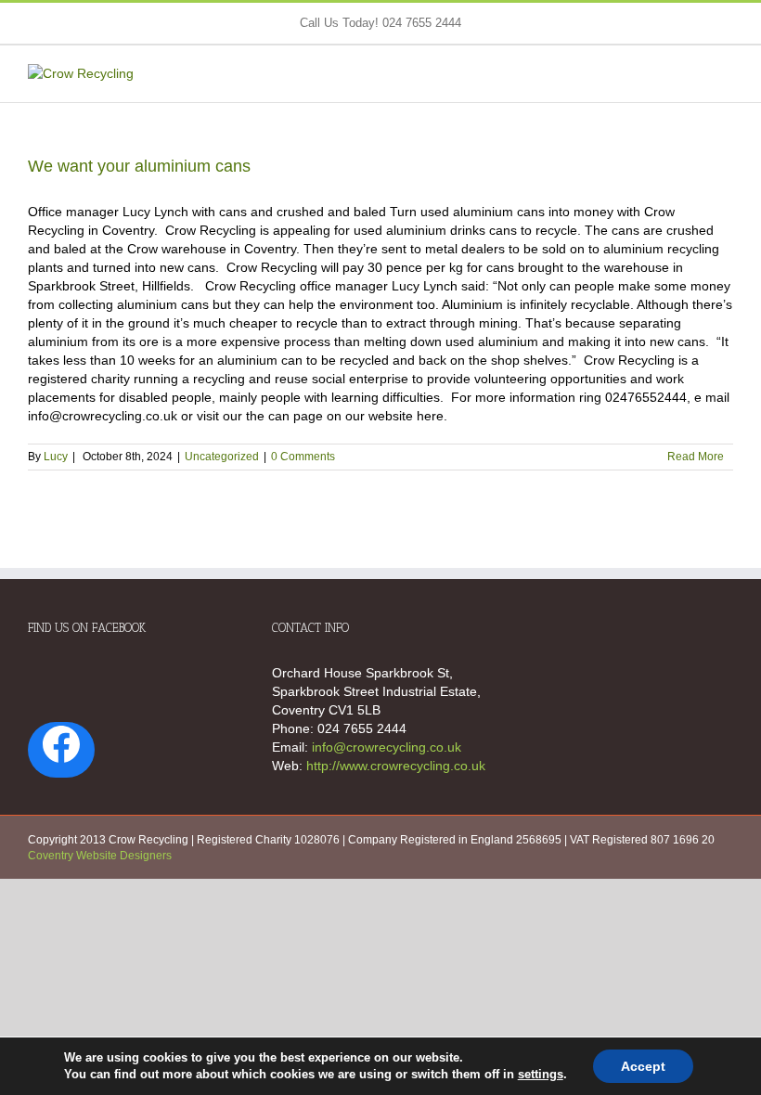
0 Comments (303, 456)
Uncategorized (222, 456)
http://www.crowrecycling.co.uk (395, 765)
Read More (695, 456)
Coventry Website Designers (100, 855)
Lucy (56, 456)
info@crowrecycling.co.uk (386, 747)
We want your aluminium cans (139, 166)
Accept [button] (643, 1066)
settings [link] (540, 1074)
